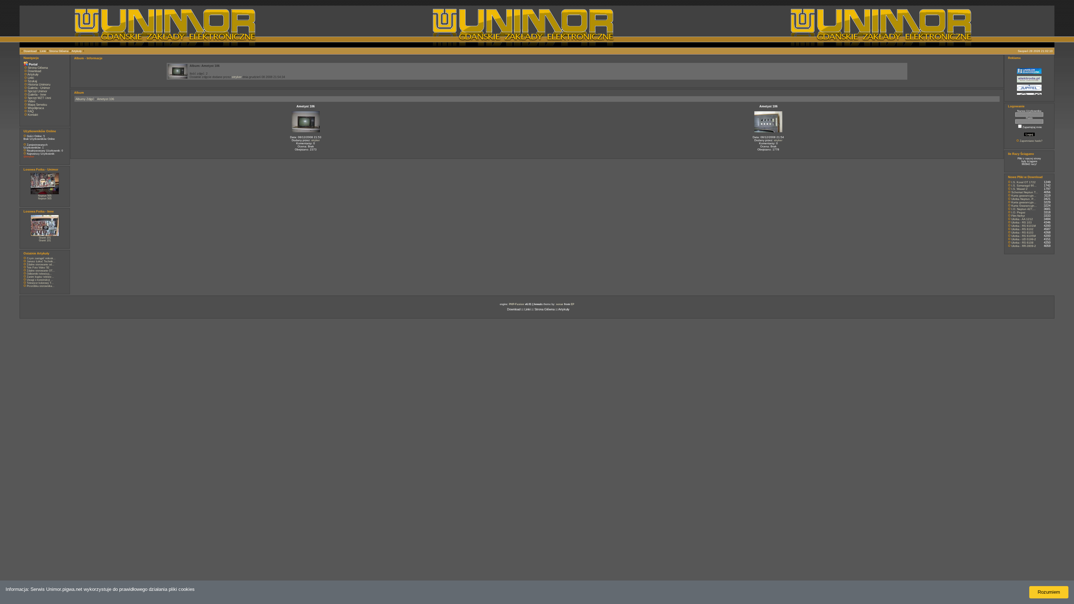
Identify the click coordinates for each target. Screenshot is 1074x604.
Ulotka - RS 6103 (1022, 232)
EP (572, 304)
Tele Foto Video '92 (38, 267)
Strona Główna (59, 51)
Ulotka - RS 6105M (1023, 235)
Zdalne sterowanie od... (40, 264)
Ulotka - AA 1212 (1022, 219)
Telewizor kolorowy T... (40, 283)
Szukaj (32, 81)
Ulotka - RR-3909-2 (1023, 245)
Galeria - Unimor (39, 87)
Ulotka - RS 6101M (1023, 225)
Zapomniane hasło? (1031, 141)
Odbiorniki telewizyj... (39, 273)
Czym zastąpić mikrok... (41, 258)
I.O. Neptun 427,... (1023, 209)
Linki (43, 51)
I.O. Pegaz (1018, 212)
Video (31, 101)
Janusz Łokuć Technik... (41, 261)
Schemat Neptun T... (1024, 192)
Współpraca (36, 108)
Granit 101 (45, 237)
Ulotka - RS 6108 (1022, 242)
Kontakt (33, 114)
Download (30, 51)
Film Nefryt (1018, 215)
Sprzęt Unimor (37, 91)
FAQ (31, 111)
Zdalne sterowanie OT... (41, 270)
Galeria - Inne (37, 94)
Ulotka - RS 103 (1021, 222)
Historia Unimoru (39, 84)
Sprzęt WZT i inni (39, 98)
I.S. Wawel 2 (1019, 188)
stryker (237, 77)
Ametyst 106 (105, 99)
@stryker (28, 156)
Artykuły (77, 51)
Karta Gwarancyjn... (1024, 205)
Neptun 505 (44, 195)
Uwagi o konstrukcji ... (40, 280)
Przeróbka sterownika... (41, 286)
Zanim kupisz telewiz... (40, 276)
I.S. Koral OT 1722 (1023, 182)
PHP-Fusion (516, 304)
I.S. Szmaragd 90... (1024, 185)
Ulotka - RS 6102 (1022, 229)
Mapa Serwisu (37, 104)
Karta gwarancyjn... (1023, 195)
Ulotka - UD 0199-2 (1023, 239)
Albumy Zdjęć (85, 99)
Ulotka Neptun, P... (1023, 198)
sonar (559, 304)
